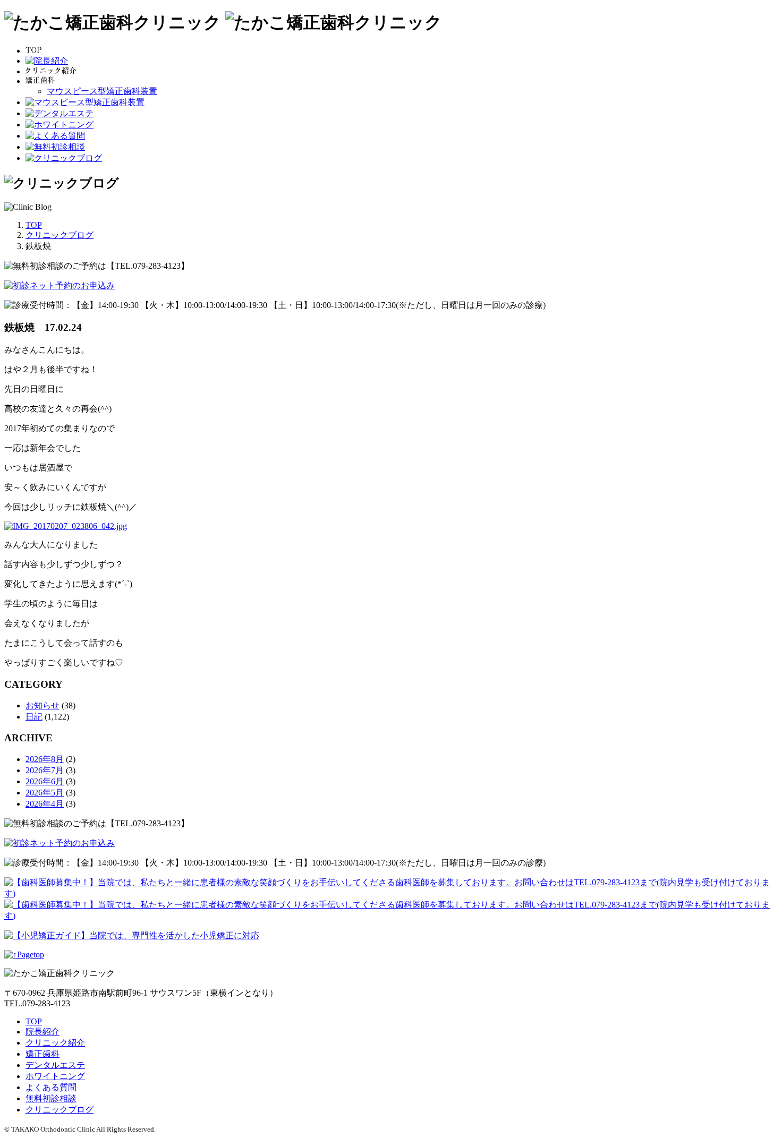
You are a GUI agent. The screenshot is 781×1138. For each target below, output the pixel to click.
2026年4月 (45, 803)
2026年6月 (45, 781)
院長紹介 (43, 1031)
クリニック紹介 (55, 1042)
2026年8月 (45, 759)
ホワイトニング (55, 1076)
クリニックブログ (60, 1109)
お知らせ (43, 705)
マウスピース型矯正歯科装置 (102, 91)
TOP (34, 1021)
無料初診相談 (51, 1098)
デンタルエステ (55, 1064)
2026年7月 (45, 770)
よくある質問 (51, 1087)
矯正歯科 (43, 1053)
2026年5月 (45, 792)
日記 (34, 716)
